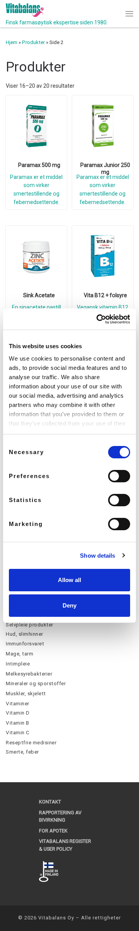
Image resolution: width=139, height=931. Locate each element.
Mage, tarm (19, 654)
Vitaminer (17, 703)
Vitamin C (18, 732)
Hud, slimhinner (24, 634)
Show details (97, 555)
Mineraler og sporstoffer (36, 683)
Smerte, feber (22, 752)
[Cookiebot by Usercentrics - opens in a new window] (98, 319)
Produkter (33, 42)
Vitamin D (18, 713)
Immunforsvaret (25, 644)
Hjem (11, 42)
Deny (69, 605)
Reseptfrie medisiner (31, 742)
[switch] (119, 476)
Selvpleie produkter (29, 625)
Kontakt (50, 802)
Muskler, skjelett (26, 693)
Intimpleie (18, 664)
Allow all (69, 580)
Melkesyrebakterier (29, 674)
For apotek (53, 831)
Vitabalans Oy (56, 918)
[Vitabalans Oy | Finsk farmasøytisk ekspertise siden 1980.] (25, 9)
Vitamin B (17, 723)
